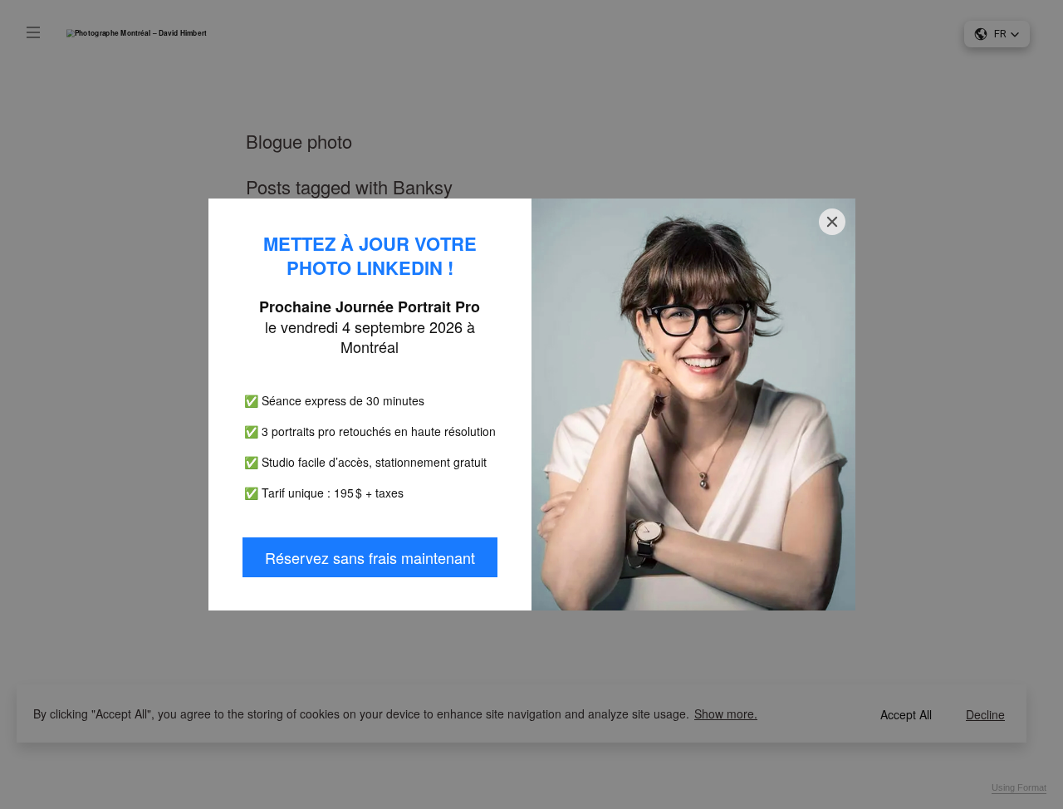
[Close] (832, 221)
